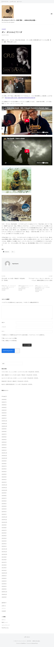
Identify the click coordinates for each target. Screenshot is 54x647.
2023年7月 (4, 498)
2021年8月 (4, 559)
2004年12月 (4, 591)
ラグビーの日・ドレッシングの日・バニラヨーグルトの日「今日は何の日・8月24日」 (21, 371)
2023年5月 (4, 503)
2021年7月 (4, 562)
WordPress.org (5, 627)
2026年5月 (4, 407)
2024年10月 (4, 458)
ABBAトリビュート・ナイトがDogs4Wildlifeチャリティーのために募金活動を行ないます (42, 287)
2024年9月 (4, 460)
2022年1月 (4, 546)
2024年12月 (4, 452)
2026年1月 (4, 418)
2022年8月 (4, 527)
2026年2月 (4, 415)
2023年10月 (4, 490)
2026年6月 (4, 404)
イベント (4, 608)
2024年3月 (4, 477)
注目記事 (4, 29)
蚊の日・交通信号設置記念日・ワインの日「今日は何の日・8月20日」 (17, 384)
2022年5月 (4, 535)
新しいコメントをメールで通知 (10, 338)
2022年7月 (4, 530)
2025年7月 (4, 434)
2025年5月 (4, 439)
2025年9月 (4, 428)
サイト (3, 331)
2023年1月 (4, 514)
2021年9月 (4, 557)
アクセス (20, 1)
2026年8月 (4, 399)
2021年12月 (4, 549)
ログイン (4, 619)
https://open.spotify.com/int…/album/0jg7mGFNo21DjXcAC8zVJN (20, 97)
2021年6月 (4, 565)
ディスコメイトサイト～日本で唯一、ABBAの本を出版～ (19, 20)
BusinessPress (35, 643)
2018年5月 (4, 578)
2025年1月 (4, 450)
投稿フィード (5, 622)
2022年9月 (4, 525)
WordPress (23, 643)
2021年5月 (4, 567)
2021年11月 (4, 551)
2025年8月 (4, 431)
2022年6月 (4, 533)
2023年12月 (4, 484)
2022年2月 (4, 543)
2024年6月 (4, 468)
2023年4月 (4, 506)
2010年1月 (4, 586)
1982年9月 (4, 597)
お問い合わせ (13, 1)
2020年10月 (4, 573)
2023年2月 (4, 511)
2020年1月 (4, 575)
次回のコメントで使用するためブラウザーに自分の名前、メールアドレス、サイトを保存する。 (24, 334)
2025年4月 (4, 442)
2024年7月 (4, 466)
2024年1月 (4, 482)
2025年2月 (4, 447)
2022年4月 (4, 538)
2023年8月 (4, 495)
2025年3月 (4, 444)
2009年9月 (4, 589)
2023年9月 (4, 492)
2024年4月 (4, 474)
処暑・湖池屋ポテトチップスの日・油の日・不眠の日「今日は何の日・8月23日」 (20, 374)
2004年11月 (4, 594)
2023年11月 (4, 487)
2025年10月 (4, 426)
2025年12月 (4, 420)
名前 (3, 322)
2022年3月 (4, 541)
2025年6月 (4, 436)
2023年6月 (4, 501)
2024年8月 (4, 463)
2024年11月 (4, 455)
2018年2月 (4, 581)
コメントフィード (6, 625)
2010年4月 (4, 583)
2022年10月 (4, 522)
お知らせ (4, 605)
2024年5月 (4, 471)
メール (4, 326)
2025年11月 (4, 423)
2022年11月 (4, 519)
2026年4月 (4, 410)
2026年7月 (4, 402)
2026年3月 (4, 412)
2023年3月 (4, 509)
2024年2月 (4, 479)
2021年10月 (4, 554)
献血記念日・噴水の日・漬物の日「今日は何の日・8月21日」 (15, 381)
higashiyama (15, 263)
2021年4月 (4, 570)
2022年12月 (4, 517)
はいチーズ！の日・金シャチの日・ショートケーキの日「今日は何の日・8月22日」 (20, 378)
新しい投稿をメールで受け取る (10, 340)
